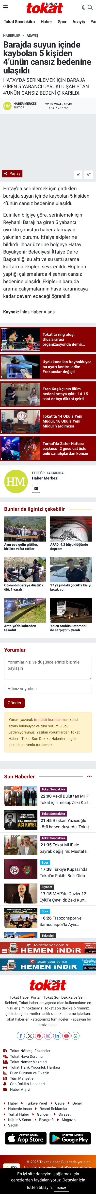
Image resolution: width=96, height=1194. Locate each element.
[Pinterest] (39, 1036)
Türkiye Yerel (36, 1103)
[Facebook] (21, 1036)
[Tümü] (89, 776)
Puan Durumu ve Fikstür (29, 1073)
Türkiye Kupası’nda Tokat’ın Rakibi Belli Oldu (63, 872)
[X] (30, 1036)
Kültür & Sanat (19, 1120)
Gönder (14, 702)
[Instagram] (48, 1036)
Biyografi (46, 1120)
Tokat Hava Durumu (26, 1056)
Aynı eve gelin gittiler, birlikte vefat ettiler (21, 547)
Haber (46, 21)
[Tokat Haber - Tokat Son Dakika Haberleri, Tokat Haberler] (44, 7)
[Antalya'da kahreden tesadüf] (25, 609)
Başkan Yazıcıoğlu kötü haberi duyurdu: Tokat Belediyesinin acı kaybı (64, 824)
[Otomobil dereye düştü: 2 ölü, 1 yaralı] (25, 569)
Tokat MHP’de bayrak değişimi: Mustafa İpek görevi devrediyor (63, 848)
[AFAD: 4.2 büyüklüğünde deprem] (71, 528)
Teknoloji (48, 936)
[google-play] (70, 1139)
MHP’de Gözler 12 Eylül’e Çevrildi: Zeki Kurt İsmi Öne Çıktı (63, 897)
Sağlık (13, 1125)
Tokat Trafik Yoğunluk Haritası (35, 1067)
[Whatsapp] (75, 1036)
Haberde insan (20, 1109)
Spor (62, 21)
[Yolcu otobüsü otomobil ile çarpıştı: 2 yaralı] (71, 609)
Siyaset (47, 887)
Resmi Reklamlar (53, 1109)
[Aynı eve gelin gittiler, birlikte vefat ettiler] (25, 528)
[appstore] (26, 1139)
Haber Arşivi (20, 1089)
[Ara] (90, 7)
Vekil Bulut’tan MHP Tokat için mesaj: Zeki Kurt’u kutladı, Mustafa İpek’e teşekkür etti (66, 800)
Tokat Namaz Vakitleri (28, 1062)
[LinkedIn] (57, 1036)
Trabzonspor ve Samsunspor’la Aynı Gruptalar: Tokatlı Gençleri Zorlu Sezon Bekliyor (64, 922)
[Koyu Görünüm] (84, 7)
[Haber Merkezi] (16, 481)
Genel (77, 1103)
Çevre (59, 1103)
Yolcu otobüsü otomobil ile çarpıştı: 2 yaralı (68, 628)
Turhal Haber (18, 1114)
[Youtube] (66, 1036)
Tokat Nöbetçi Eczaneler (30, 1051)
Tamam (61, 1188)
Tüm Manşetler (22, 1078)
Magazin (69, 1120)
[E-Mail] (36, 489)
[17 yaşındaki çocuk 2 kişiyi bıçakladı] (71, 569)
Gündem (43, 1114)
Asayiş (78, 21)
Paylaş (15, 173)
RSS (13, 1167)
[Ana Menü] (5, 7)
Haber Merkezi (45, 478)
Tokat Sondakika (19, 21)
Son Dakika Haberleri (27, 1084)
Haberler (11, 35)
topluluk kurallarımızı (51, 719)
